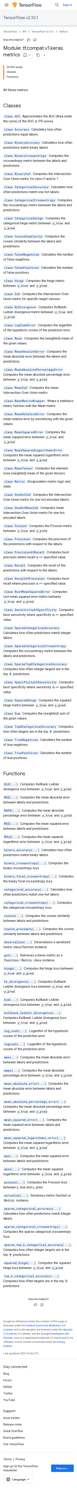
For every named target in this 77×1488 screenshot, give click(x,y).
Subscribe (63, 1468)
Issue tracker (11, 1418)
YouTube (9, 1400)
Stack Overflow (13, 1431)
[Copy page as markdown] (38, 55)
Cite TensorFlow (13, 1444)
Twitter (8, 1393)
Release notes (12, 1424)
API (24, 31)
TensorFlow (10, 31)
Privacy (20, 1459)
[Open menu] (6, 5)
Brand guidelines (14, 1437)
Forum (7, 1380)
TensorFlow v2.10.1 (20, 17)
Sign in (67, 5)
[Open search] (57, 4)
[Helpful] (28, 40)
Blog (6, 1373)
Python (64, 31)
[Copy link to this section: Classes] (25, 106)
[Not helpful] (35, 40)
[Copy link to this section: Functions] (29, 774)
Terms (7, 1459)
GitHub (7, 1386)
